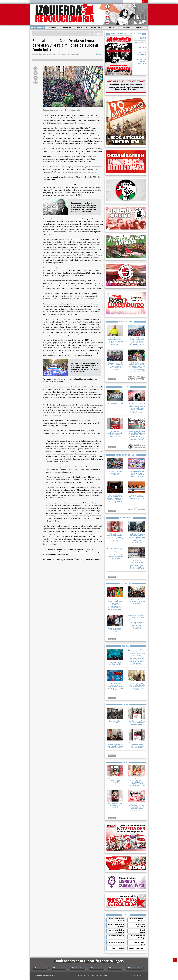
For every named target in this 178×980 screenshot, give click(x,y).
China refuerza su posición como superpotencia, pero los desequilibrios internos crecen (115, 686)
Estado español (37, 27)
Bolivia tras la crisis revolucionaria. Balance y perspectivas (137, 601)
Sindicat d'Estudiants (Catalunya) (138, 937)
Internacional (95, 27)
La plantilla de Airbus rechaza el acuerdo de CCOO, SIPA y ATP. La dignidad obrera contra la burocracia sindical (137, 341)
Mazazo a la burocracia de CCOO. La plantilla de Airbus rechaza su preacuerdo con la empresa (115, 366)
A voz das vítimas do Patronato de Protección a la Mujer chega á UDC (137, 496)
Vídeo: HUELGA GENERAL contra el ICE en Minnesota (115, 805)
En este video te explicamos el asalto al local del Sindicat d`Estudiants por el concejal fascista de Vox (137, 782)
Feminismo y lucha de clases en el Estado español (115, 473)
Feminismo (67, 27)
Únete (105, 975)
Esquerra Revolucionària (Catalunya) (116, 931)
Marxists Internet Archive (137, 948)
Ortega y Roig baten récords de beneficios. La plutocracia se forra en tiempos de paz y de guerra (137, 686)
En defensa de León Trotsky (115, 722)
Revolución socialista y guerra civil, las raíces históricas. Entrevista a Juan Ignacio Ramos (115, 745)
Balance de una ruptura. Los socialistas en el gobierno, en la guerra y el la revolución (137, 745)
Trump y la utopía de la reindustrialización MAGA (115, 629)
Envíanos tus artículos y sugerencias (141, 61)
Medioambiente (82, 27)
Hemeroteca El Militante (142, 53)
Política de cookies (96, 975)
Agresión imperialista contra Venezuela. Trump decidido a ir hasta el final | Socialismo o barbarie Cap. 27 (137, 807)
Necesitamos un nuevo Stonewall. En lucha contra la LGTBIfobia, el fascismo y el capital (137, 473)
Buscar (144, 1)
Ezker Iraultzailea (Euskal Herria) (139, 925)
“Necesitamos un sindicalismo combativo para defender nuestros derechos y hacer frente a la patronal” (115, 341)
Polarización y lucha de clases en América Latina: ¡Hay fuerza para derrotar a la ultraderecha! (137, 625)
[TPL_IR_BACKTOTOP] (175, 960)
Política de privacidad (83, 975)
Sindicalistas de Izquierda (115, 942)
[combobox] (132, 2)
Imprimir (99, 54)
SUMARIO (143, 38)
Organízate (140, 27)
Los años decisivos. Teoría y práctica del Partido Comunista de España (137, 722)
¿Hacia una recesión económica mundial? (115, 663)
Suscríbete (142, 47)
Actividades (126, 27)
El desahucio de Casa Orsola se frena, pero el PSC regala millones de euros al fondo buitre (65, 45)
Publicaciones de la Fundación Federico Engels (89, 961)
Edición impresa (140, 43)
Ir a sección (112, 379)
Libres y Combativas (117, 948)
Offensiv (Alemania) (141, 931)
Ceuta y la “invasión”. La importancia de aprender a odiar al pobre (115, 556)
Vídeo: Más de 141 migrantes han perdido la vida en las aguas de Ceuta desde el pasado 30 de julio (115, 537)
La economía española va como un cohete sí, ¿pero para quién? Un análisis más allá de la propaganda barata (137, 661)
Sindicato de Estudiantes (116, 936)
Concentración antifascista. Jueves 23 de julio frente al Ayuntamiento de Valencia (115, 434)
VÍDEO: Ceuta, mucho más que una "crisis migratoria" (115, 780)
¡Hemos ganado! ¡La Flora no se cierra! (115, 404)
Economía (52, 27)
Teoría (110, 27)
